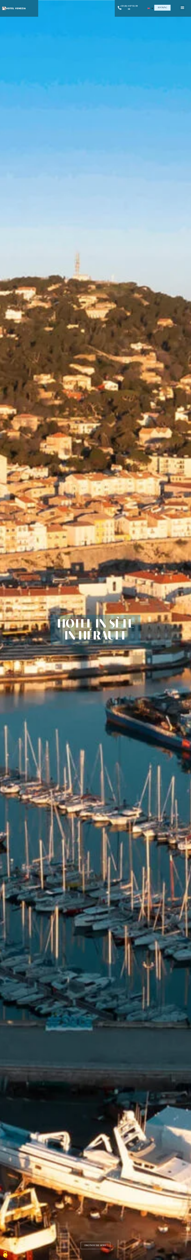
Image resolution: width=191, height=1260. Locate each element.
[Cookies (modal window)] (5, 1255)
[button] (162, 8)
